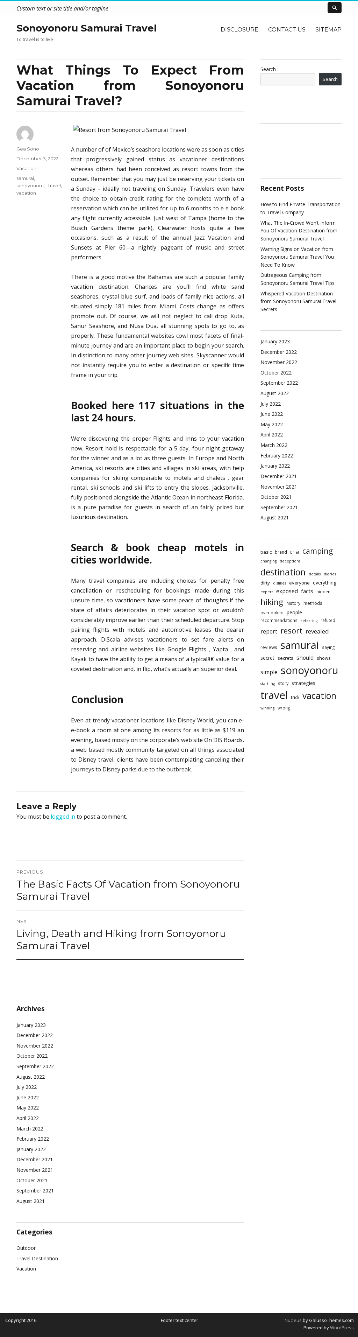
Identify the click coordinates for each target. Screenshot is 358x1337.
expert (266, 591)
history (293, 603)
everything (325, 582)
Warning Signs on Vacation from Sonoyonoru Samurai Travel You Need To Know (297, 257)
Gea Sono (27, 149)
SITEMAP (328, 29)
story (283, 683)
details (315, 574)
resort (291, 630)
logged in (63, 816)
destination (283, 572)
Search (268, 69)
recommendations (279, 620)
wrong (284, 707)
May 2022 (27, 1107)
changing (268, 561)
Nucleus (293, 1320)
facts (307, 591)
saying (328, 647)
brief (294, 552)
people (294, 612)
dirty (265, 583)
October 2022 (32, 1055)
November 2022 (34, 1045)
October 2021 (32, 1180)
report (268, 631)
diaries (330, 574)
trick (295, 697)
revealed (317, 631)
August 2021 (30, 1201)
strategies (303, 682)
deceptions (290, 561)
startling (267, 683)
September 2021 (35, 1190)
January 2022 (31, 1149)
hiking (271, 601)
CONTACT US (287, 29)
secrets (285, 658)
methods (312, 603)
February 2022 (32, 1138)
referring (309, 620)
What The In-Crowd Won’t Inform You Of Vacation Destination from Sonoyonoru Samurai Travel (298, 230)
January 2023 (31, 1025)
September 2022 (35, 1066)
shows (324, 658)
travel (54, 185)
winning (267, 708)
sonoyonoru (30, 185)
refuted (328, 620)
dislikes (279, 583)
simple (269, 672)
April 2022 (27, 1118)
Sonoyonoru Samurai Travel (86, 28)
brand (281, 552)
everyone (299, 583)
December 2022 (34, 1035)
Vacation (26, 168)
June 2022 (27, 1097)
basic (266, 552)
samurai (25, 178)
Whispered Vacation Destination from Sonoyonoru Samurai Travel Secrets (298, 301)
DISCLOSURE (239, 29)
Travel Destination (37, 1258)
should (305, 658)
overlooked (272, 612)
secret (267, 657)
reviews (268, 647)
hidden (323, 591)
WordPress (341, 1327)
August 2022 (30, 1076)
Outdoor (26, 1248)
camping (317, 551)
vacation (26, 193)
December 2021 (34, 1159)
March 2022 (29, 1128)
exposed (287, 591)
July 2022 (26, 1087)
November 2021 (34, 1170)
